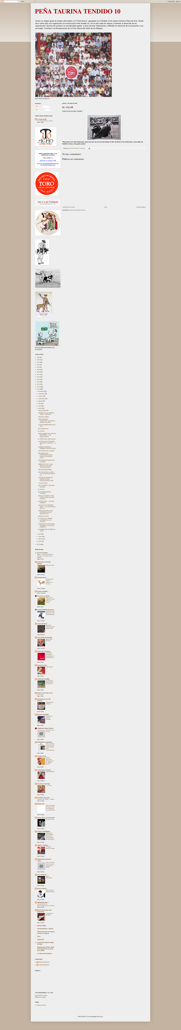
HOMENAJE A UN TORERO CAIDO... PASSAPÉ (46, 413)
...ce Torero (49, 785)
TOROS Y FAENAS (42, 845)
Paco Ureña (40, 694)
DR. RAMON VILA (43, 428)
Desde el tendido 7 (42, 591)
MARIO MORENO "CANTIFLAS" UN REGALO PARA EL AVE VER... (46, 421)
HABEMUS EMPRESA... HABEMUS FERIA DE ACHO (47, 447)
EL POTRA (41, 431)
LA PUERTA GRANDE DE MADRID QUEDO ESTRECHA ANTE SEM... (46, 479)
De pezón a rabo (42, 665)
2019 (38, 369)
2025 (38, 360)
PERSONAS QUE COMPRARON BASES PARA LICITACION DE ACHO (45, 456)
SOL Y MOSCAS (42, 875)
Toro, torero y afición (43, 596)
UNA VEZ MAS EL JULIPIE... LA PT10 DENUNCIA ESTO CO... (46, 473)
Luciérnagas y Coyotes (44, 770)
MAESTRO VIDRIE (43, 417)
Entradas (40, 106)
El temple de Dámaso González (49, 718)
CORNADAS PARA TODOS (45, 728)
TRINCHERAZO (50, 771)
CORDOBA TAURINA (43, 679)
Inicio (105, 207)
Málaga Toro (40, 804)
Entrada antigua (140, 207)
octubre (40, 396)
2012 (38, 386)
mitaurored (40, 939)
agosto (40, 401)
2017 (38, 374)
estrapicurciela (41, 756)
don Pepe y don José (43, 797)
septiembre (41, 398)
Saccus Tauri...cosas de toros (46, 817)
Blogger (101, 1016)
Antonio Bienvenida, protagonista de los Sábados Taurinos (50, 761)
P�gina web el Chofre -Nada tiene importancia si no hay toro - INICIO (45, 948)
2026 (38, 357)
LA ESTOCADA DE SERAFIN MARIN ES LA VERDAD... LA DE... (47, 443)
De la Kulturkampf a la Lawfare (45, 120)
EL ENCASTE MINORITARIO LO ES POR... (50, 682)
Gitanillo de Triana (43, 516)
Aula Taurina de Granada (44, 637)
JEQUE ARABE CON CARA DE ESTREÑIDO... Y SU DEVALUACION (47, 435)
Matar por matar (50, 565)
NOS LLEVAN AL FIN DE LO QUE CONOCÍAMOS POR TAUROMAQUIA (50, 747)
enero (40, 541)
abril (39, 534)
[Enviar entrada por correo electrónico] (89, 148)
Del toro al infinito (42, 553)
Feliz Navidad (49, 666)
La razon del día (42, 119)
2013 (38, 384)
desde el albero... (42, 888)
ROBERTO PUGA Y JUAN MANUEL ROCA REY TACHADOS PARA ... (45, 466)
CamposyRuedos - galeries (45, 928)
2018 (38, 372)
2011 (38, 389)
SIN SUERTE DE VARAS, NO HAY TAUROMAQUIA (50, 613)
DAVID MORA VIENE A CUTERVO (44, 492)
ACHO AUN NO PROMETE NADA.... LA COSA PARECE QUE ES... (47, 506)
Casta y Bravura (42, 623)
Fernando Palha (50, 819)
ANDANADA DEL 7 (43, 902)
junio (39, 406)
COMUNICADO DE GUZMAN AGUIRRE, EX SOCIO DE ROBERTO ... (46, 525)
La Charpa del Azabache (44, 953)
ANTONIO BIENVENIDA (45, 469)
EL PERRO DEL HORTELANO (47, 439)
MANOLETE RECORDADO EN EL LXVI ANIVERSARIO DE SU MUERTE (50, 836)
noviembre (41, 393)
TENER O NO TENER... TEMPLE (45, 799)
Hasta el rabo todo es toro (45, 693)
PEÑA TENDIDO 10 (44, 962)
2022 (38, 367)
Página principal (41, 1005)
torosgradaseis (41, 577)
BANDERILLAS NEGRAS (44, 742)
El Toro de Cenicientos (43, 651)
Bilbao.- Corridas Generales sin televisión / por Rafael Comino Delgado (45, 556)
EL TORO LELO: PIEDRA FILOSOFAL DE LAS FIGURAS (45, 520)
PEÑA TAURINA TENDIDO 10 (77, 11)
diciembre (41, 391)
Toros (39, 936)
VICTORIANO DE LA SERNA (46, 451)
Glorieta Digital (41, 925)
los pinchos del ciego (43, 784)
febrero (40, 539)
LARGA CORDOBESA (43, 831)
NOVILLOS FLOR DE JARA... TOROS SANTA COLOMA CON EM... (46, 497)
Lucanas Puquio (42, 483)
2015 (38, 379)
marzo (40, 536)
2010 (38, 544)
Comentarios (41, 110)
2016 (38, 377)
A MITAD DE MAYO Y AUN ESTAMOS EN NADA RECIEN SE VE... (45, 512)
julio (39, 403)
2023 (38, 364)
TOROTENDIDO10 (44, 965)
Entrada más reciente (69, 207)
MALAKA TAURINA (43, 714)
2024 (38, 362)
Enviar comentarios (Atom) (77, 210)
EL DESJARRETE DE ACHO (45, 610)
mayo (40, 408)
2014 (38, 382)
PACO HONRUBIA (43, 410)
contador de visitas (40, 997)
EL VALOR (41, 489)
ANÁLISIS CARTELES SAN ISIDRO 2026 (50, 627)
